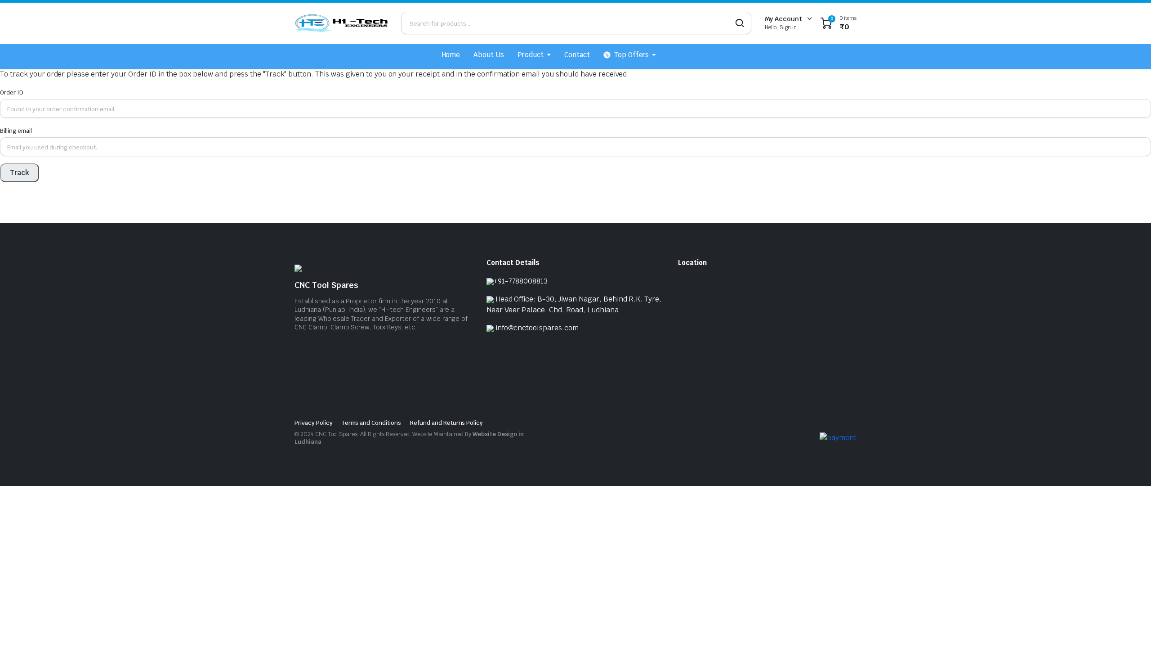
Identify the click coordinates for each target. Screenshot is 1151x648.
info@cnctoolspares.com (537, 328)
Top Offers (631, 54)
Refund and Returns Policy (446, 423)
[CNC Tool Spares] (341, 23)
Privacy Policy (313, 423)
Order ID (11, 92)
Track (19, 172)
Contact (577, 54)
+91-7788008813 (521, 281)
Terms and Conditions (371, 423)
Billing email (16, 131)
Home (451, 54)
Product (531, 54)
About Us (488, 54)
